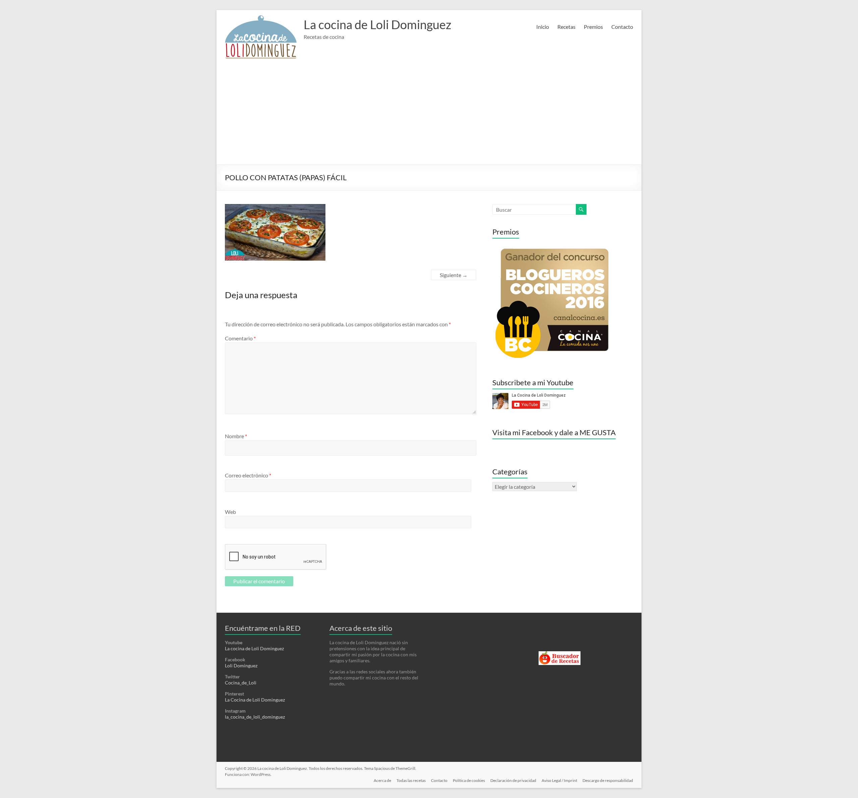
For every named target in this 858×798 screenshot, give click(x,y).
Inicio (542, 26)
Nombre (236, 436)
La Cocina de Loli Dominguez (255, 700)
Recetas (566, 26)
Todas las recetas (411, 780)
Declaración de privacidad (513, 780)
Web (230, 512)
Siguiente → (454, 275)
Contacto (622, 26)
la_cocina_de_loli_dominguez (255, 717)
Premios (593, 26)
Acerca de (382, 780)
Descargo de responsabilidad (608, 780)
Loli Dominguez (241, 665)
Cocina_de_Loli (240, 682)
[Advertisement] (429, 114)
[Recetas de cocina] (559, 654)
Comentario (240, 338)
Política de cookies (469, 780)
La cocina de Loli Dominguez (377, 24)
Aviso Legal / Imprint (559, 780)
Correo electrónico (248, 475)
